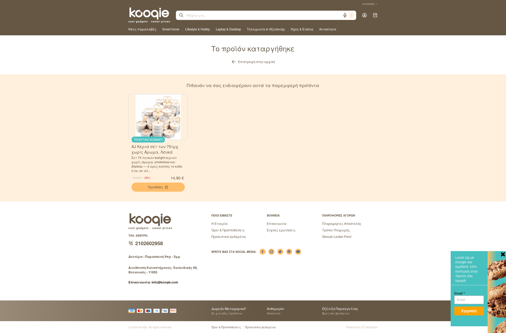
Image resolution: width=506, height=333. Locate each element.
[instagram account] (271, 252)
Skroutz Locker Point (336, 236)
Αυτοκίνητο (327, 29)
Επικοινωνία (276, 223)
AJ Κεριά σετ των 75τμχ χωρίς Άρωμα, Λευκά (154, 149)
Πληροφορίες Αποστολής (341, 223)
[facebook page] (262, 252)
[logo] (149, 15)
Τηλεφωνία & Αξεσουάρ (266, 29)
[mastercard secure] (174, 311)
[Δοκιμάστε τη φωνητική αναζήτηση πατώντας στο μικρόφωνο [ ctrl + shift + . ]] (345, 15)
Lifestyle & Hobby (197, 29)
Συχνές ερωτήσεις (281, 230)
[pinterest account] (289, 252)
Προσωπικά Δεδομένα (228, 236)
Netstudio (372, 327)
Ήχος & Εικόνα (302, 29)
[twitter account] (280, 252)
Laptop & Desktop (228, 29)
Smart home (170, 29)
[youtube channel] (298, 252)
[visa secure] (166, 311)
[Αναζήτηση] (181, 15)
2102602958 (149, 243)
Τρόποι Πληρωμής (336, 230)
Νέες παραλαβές (142, 29)
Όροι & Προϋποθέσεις (228, 230)
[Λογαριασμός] (364, 15)
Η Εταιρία (219, 223)
